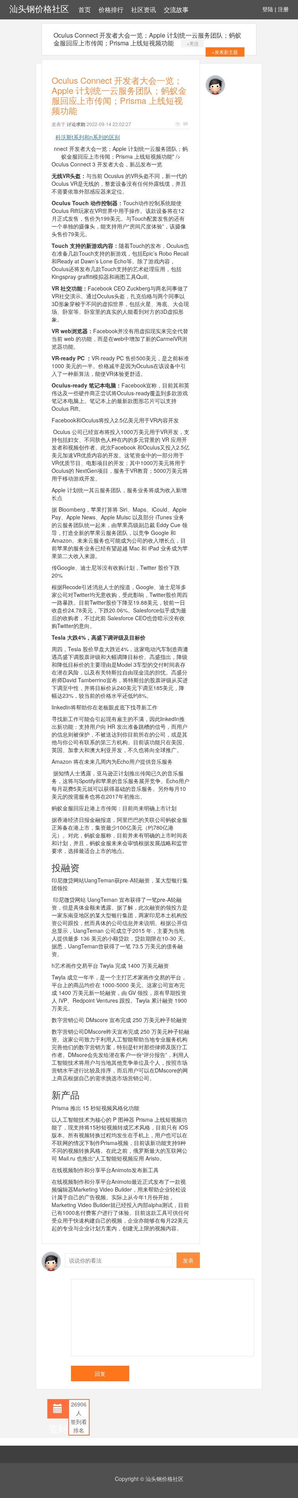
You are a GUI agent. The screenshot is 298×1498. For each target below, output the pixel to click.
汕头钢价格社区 (39, 9)
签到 (58, 1428)
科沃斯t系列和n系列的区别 (87, 137)
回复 (100, 1373)
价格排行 (111, 10)
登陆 (267, 9)
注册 (283, 9)
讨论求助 (76, 124)
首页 (84, 10)
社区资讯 (143, 10)
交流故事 (176, 10)
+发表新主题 (225, 51)
